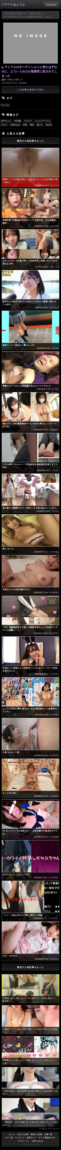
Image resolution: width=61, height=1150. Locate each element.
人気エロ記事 (22, 1134)
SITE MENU (51, 4)
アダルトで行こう (36, 13)
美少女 (49, 125)
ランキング (20, 1137)
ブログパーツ (23, 1141)
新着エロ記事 (36, 1134)
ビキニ (4, 125)
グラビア (28, 121)
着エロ (40, 125)
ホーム (12, 1134)
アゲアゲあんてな (13, 4)
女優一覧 (48, 1134)
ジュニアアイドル (42, 121)
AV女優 (17, 121)
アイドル (5, 105)
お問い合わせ (37, 1141)
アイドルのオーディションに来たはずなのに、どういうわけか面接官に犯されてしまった (29, 71)
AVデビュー (6, 121)
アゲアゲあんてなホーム (15, 13)
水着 (25, 125)
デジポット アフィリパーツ (49, 1129)
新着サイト (31, 1137)
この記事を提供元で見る (30, 89)
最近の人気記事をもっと (30, 141)
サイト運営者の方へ (47, 1137)
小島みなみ (15, 125)
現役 (32, 125)
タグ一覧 (9, 1137)
